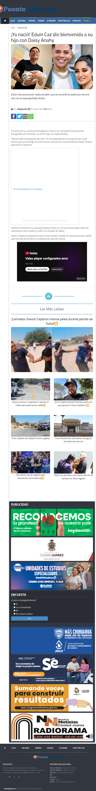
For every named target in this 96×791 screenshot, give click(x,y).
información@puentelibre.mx (63, 782)
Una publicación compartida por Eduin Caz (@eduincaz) (45, 220)
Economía (51, 20)
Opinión (31, 20)
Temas (5, 27)
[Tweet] (19, 116)
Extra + (87, 20)
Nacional (22, 20)
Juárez (55, 779)
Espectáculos (64, 20)
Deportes (77, 20)
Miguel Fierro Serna (63, 768)
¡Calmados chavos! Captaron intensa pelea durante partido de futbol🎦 (52, 321)
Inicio (13, 27)
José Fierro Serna (62, 770)
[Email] (25, 116)
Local (12, 20)
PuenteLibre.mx (10, 788)
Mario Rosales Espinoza (61, 772)
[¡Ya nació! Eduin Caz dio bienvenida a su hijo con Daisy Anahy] (13, 116)
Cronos (41, 20)
